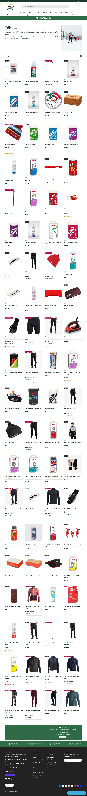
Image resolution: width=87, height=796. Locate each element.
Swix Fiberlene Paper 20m (70, 210)
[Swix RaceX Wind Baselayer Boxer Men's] (33, 326)
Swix (9, 21)
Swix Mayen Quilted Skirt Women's (33, 273)
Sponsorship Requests (38, 759)
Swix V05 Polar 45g (49, 408)
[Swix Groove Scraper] (53, 167)
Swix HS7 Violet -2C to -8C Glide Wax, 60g (13, 477)
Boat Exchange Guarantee (53, 759)
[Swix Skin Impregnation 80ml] (33, 100)
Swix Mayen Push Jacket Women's (53, 676)
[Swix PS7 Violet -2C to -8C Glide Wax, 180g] (33, 198)
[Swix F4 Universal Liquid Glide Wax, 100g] (14, 69)
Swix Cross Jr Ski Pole (50, 642)
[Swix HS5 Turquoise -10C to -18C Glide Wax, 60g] (33, 464)
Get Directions (62, 737)
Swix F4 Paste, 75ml (49, 606)
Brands (19, 12)
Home (6, 21)
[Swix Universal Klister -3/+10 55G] (53, 360)
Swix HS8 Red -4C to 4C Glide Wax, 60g (53, 443)
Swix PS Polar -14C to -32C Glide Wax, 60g (53, 243)
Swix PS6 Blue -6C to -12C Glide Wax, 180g (33, 179)
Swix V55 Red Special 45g (70, 242)
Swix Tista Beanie (9, 442)
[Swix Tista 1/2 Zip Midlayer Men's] (73, 698)
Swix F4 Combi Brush (10, 575)
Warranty (35, 767)
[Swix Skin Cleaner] (73, 69)
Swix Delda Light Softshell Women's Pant (70, 409)
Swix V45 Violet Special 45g (71, 144)
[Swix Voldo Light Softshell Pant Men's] (33, 630)
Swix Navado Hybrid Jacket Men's (72, 442)
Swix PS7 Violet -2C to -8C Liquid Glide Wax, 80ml (33, 306)
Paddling (45, 12)
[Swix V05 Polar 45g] (53, 396)
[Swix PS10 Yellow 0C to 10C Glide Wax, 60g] (73, 563)
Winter (66, 12)
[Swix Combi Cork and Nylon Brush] (33, 563)
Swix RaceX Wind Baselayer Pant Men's (33, 443)
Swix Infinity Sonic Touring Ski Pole (14, 210)
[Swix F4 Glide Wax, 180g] (33, 532)
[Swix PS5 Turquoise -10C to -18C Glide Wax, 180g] (73, 261)
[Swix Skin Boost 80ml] (33, 230)
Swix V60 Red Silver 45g (50, 210)
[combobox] (45, 6)
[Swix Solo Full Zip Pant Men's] (53, 326)
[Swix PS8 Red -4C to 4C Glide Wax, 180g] (53, 532)
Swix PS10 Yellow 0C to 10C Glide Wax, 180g (13, 677)
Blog (48, 767)
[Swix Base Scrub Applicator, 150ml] (14, 532)
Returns (34, 765)
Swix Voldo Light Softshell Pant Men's (32, 643)
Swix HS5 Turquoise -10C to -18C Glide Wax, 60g (33, 477)
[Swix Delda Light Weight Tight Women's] (33, 698)
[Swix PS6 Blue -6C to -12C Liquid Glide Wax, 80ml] (14, 167)
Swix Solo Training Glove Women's (72, 476)
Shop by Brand (50, 754)
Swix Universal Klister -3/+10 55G (53, 372)
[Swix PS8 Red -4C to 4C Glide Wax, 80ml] (14, 630)
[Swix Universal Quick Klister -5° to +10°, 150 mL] (53, 464)
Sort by (7, 56)
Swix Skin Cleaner (68, 81)
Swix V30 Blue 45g (49, 144)
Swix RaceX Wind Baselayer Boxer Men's (33, 338)
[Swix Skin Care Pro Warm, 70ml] (73, 594)
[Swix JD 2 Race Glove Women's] (73, 496)
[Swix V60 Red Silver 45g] (53, 198)
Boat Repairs (72, 1)
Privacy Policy (36, 777)
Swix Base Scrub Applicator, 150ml (13, 545)
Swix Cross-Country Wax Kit (12, 408)
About (34, 757)
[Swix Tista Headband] (73, 293)
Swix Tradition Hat (49, 273)
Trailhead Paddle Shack (12, 791)
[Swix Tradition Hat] (53, 261)
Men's (24, 12)
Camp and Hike (58, 12)
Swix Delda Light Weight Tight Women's (32, 711)
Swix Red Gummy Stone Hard (12, 606)
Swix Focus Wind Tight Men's (52, 710)
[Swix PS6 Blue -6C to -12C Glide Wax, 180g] (33, 167)
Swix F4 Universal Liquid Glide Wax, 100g (14, 82)
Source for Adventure (38, 772)
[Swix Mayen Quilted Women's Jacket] (33, 594)
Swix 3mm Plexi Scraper (31, 508)
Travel (50, 12)
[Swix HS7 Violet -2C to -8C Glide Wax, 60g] (14, 464)
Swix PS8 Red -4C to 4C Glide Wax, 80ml (14, 643)
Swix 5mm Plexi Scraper (11, 273)
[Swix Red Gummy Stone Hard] (14, 594)
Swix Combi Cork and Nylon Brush (33, 575)
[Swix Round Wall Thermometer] (53, 100)
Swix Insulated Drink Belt (51, 575)
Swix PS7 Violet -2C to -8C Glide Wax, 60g (72, 373)
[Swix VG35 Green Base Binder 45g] (14, 360)
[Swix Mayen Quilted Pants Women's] (73, 630)
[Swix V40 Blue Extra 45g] (14, 100)
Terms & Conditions (37, 775)
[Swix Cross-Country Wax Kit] (14, 396)
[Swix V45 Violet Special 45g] (73, 132)
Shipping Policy (36, 762)
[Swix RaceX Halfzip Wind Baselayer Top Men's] (53, 496)
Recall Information (51, 765)
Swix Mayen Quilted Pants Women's (70, 643)
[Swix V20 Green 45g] (33, 132)
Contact (34, 754)
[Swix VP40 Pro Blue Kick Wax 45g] (33, 396)
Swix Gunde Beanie (10, 144)
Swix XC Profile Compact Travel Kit (72, 545)
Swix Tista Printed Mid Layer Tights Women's (14, 711)
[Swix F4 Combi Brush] (14, 563)
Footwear (38, 12)
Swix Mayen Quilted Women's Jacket (32, 607)
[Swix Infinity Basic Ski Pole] (53, 69)
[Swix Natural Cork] (73, 100)
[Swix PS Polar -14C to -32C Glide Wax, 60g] (53, 230)
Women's (31, 12)
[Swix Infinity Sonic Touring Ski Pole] (14, 198)
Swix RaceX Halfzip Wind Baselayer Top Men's (53, 509)
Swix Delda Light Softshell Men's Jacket (72, 677)
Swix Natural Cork (68, 112)
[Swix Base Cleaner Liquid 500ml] (73, 167)
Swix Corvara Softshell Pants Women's (32, 373)
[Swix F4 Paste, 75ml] (53, 594)
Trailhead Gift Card (51, 757)
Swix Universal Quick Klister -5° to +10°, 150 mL (53, 477)
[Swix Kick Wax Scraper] (53, 293)
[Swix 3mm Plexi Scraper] (33, 496)
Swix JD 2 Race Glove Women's (71, 508)
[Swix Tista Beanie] (14, 430)
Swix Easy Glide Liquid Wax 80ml (33, 81)
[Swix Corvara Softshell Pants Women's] (33, 360)
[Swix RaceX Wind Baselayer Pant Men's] (33, 430)
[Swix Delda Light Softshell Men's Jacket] (73, 664)
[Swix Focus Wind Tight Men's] (53, 698)
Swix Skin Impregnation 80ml (32, 112)
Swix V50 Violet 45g (10, 242)
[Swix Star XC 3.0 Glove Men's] (14, 326)
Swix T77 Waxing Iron (69, 338)
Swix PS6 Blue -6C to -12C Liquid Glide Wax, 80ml (13, 179)
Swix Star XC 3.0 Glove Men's (12, 338)
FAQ (48, 770)
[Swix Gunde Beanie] (14, 132)
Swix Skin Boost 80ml (30, 242)
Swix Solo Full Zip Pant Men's (52, 338)
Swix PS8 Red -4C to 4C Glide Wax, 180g (53, 545)
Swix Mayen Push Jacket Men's (32, 676)
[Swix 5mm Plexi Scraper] (14, 261)
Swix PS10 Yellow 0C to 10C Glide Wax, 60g (72, 576)
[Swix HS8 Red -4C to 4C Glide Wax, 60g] (53, 430)
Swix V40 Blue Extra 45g (11, 112)
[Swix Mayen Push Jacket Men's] (33, 664)
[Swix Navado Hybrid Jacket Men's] (73, 430)
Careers (34, 770)
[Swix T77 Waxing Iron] (73, 326)
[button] (80, 6)
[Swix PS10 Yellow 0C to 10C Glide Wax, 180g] (14, 664)
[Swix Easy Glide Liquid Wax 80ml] (33, 69)
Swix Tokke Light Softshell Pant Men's (13, 509)
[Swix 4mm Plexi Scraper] (14, 293)
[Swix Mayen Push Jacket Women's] (53, 664)
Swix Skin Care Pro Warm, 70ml (72, 606)
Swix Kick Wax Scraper (50, 305)
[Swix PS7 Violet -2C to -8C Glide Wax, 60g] (73, 360)
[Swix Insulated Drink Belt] (53, 563)
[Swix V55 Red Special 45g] (73, 230)
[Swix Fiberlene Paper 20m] (73, 198)
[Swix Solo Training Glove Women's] (73, 464)
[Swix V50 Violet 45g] (14, 230)
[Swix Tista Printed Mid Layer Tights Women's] (14, 698)
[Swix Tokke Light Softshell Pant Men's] (14, 496)
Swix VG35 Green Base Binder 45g (13, 372)
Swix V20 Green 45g (30, 144)
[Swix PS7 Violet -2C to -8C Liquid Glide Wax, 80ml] (33, 293)
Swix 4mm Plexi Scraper (11, 305)
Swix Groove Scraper (50, 179)
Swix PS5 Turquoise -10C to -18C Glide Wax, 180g (72, 273)
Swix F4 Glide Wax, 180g (31, 545)
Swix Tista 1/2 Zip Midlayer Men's (72, 710)
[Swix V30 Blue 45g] (53, 132)
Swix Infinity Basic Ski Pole (51, 81)
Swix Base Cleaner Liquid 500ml (72, 179)
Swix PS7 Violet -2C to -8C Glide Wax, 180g (33, 210)
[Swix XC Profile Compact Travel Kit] (73, 532)
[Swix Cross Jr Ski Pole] (53, 630)
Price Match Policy (51, 762)
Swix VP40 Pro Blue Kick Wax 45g (33, 408)
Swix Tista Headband (69, 305)
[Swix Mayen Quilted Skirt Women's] (33, 261)
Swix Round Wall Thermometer (52, 112)
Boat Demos (65, 1)
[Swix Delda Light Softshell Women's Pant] (73, 396)
